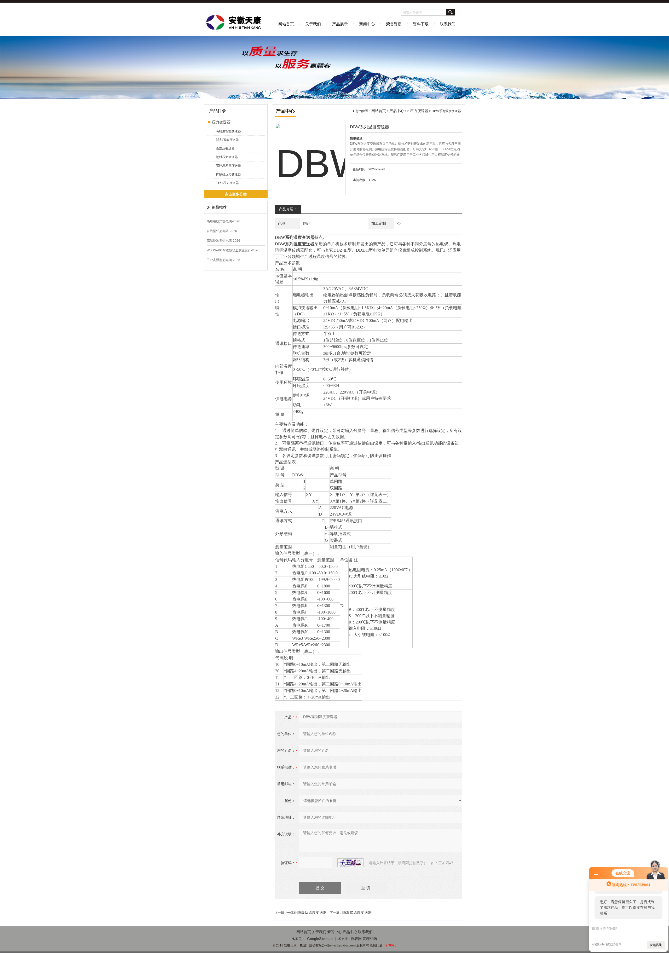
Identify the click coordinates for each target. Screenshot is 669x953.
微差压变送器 (225, 148)
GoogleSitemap (320, 939)
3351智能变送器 (227, 140)
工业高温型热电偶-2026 (223, 260)
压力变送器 (221, 122)
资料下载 (421, 24)
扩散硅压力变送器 (228, 174)
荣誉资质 (394, 24)
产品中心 (396, 111)
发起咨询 (656, 945)
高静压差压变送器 (228, 166)
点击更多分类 (236, 194)
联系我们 (447, 24)
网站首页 (286, 24)
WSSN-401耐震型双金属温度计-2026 (233, 250)
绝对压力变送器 (227, 157)
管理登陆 (369, 939)
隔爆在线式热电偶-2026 (223, 221)
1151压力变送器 (227, 183)
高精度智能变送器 (228, 131)
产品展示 (340, 24)
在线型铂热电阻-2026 (222, 231)
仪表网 (356, 939)
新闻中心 (367, 24)
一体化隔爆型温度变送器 (306, 912)
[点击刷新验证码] (350, 862)
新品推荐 (219, 207)
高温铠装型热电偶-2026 (223, 240)
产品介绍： (288, 209)
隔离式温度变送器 (357, 912)
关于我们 (313, 24)
